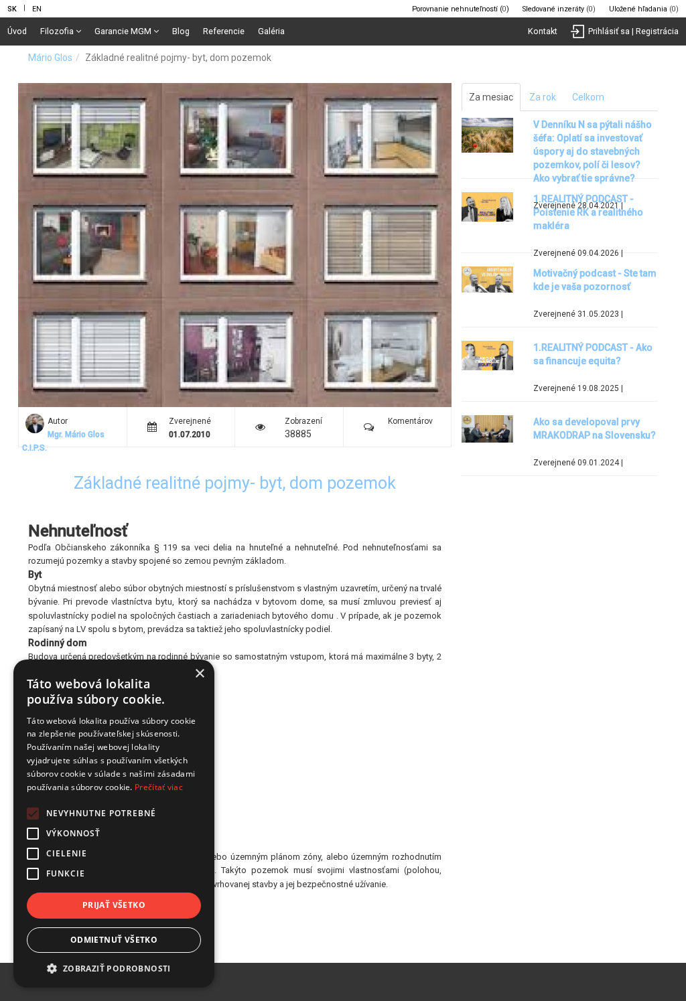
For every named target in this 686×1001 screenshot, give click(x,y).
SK (12, 9)
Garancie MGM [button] (122, 31)
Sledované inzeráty (559, 9)
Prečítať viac (159, 787)
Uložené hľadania (644, 9)
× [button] (199, 674)
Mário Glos (50, 57)
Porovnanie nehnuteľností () (460, 9)
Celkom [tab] (588, 97)
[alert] (113, 824)
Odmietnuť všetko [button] (113, 939)
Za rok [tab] (542, 97)
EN (37, 9)
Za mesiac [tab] (491, 97)
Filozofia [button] (57, 31)
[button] (114, 967)
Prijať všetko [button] (113, 905)
